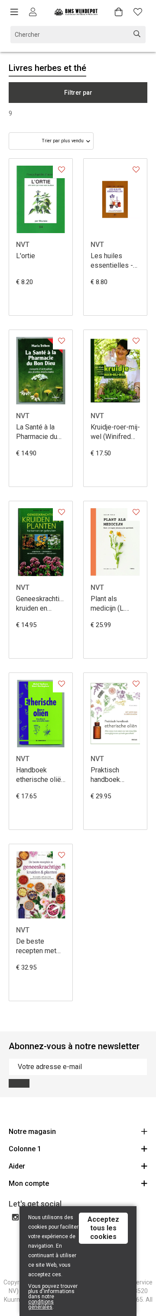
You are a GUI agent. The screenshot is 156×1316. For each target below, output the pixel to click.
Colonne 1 (25, 1149)
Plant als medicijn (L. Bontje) (108, 604)
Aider (17, 1166)
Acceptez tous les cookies (103, 1228)
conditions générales (41, 1304)
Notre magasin (32, 1131)
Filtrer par (78, 92)
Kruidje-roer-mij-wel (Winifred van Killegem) (115, 432)
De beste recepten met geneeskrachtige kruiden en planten (40, 946)
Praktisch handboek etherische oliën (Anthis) (115, 775)
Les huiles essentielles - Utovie (112, 261)
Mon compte (29, 1183)
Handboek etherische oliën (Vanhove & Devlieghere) (40, 775)
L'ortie (25, 256)
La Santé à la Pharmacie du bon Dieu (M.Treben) (36, 432)
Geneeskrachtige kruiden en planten (40, 604)
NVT (22, 244)
